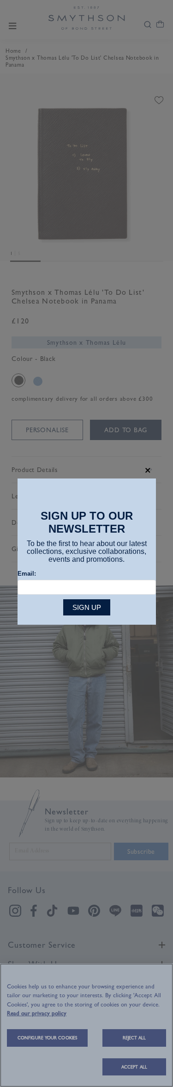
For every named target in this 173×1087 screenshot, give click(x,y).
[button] (148, 470)
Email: (27, 573)
